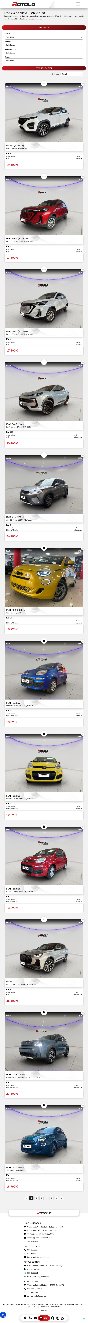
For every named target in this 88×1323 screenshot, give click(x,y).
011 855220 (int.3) (34, 1289)
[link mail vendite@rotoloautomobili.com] (35, 1318)
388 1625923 (32, 1241)
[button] (3, 1315)
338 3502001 (32, 1273)
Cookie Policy (33, 1307)
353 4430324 (32, 1292)
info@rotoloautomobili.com (38, 1257)
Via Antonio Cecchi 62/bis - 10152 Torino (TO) (45, 1266)
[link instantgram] (57, 1318)
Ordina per (55, 74)
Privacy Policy (79, 1304)
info (45, 1318)
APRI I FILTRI (44, 28)
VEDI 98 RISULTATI (44, 68)
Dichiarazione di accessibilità (50, 1307)
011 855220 (32, 1250)
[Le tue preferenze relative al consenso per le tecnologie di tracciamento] (84, 1319)
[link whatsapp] (63, 1318)
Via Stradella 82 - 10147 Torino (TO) (41, 1230)
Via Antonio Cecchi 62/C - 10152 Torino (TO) (45, 1227)
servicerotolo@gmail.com (37, 1296)
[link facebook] (52, 1318)
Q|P (45, 1310)
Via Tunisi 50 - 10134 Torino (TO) (40, 1234)
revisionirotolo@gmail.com (38, 1277)
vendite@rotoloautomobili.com (39, 1238)
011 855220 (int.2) (34, 1269)
